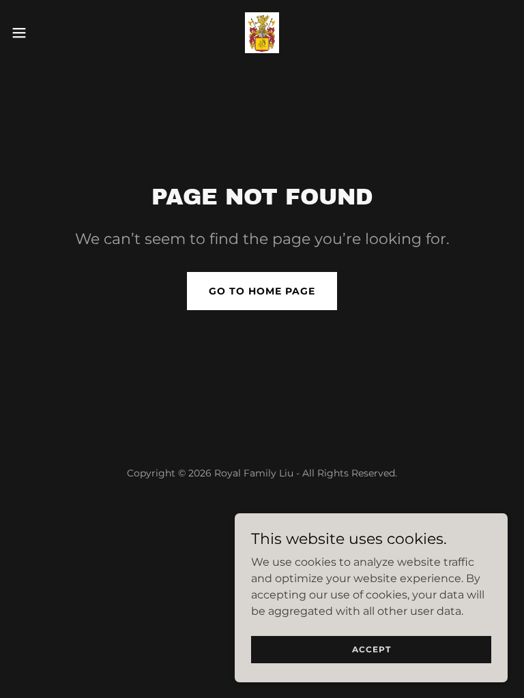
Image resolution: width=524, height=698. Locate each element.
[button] (44, 32)
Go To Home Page (262, 291)
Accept (371, 649)
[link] (262, 32)
